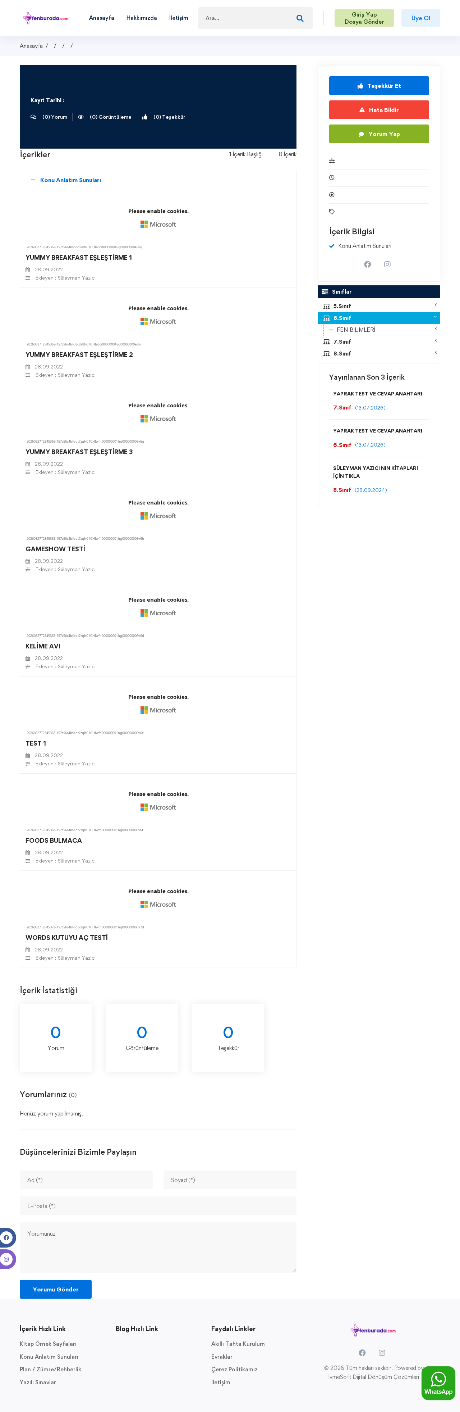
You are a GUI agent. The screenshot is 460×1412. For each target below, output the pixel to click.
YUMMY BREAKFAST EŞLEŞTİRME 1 (79, 257)
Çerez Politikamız (234, 1369)
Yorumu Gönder (56, 1289)
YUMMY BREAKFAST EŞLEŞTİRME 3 (79, 452)
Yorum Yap (383, 133)
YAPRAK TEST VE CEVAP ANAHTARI (377, 393)
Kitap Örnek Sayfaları (48, 1343)
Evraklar (222, 1356)
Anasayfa (31, 45)
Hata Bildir (383, 109)
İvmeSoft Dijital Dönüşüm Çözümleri (373, 1376)
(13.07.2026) (370, 407)
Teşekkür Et (383, 85)
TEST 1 (36, 743)
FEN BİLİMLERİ (356, 329)
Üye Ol (420, 18)
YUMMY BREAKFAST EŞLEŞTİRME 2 (79, 354)
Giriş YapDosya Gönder (364, 18)
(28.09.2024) (371, 490)
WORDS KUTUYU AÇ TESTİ (67, 937)
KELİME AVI (43, 646)
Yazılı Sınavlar (38, 1382)
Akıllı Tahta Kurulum (238, 1343)
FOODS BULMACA (54, 840)
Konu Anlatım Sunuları (49, 1356)
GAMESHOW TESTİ (55, 549)
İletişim (220, 1382)
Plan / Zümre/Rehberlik (50, 1369)
